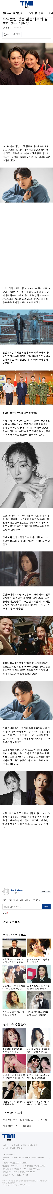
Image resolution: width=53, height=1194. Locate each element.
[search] (48, 3)
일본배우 (20, 900)
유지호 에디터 (7, 28)
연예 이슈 (26, 1126)
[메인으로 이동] (26, 7)
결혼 (5, 900)
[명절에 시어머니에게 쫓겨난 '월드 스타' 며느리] (14, 1066)
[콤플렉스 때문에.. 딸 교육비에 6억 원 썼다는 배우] (39, 1093)
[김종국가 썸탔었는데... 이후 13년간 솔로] (14, 1040)
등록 (46, 906)
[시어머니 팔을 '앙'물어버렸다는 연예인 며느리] (39, 1040)
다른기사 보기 (45, 891)
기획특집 (42, 1120)
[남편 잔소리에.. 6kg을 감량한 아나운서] (39, 951)
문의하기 (20, 1148)
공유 (18, 34)
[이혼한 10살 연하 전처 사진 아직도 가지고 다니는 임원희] (14, 951)
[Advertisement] (26, 115)
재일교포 (28, 900)
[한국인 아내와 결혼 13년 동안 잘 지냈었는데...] (39, 1066)
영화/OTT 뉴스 (10, 1126)
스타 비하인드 (36, 13)
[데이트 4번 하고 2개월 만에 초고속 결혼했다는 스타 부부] (39, 1003)
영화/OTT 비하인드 (13, 13)
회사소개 (6, 1145)
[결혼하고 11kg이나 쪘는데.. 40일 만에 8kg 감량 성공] (14, 977)
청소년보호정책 (8, 1148)
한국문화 (37, 900)
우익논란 (11, 900)
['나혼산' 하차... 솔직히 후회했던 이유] (14, 1093)
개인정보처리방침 (28, 1145)
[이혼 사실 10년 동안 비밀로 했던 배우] (14, 1003)
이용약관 (15, 1145)
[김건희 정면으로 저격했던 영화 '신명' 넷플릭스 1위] (39, 977)
